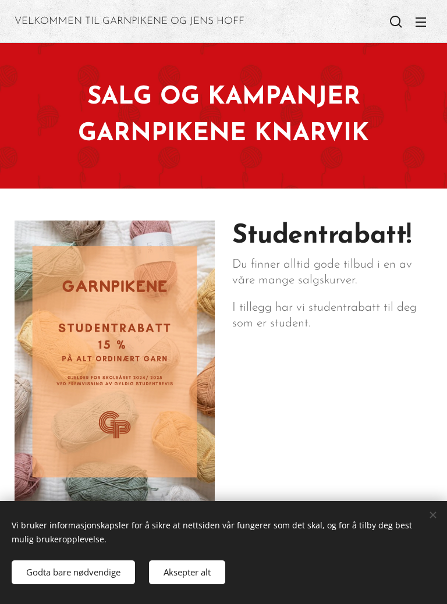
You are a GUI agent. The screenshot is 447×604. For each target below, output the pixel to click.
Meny (420, 21)
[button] (396, 21)
